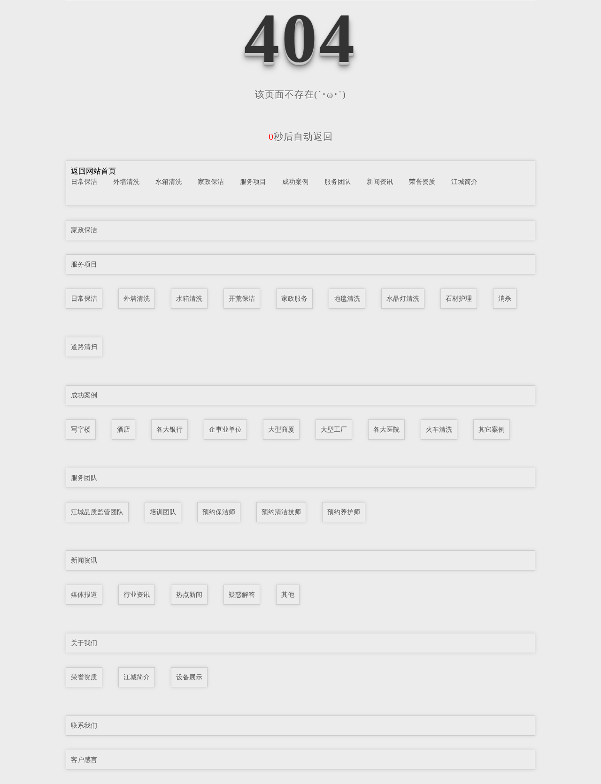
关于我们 (84, 643)
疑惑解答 (242, 594)
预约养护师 (343, 512)
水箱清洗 (168, 181)
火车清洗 (439, 429)
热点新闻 (189, 594)
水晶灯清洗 (402, 298)
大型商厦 (281, 429)
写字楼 (81, 429)
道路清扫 (84, 346)
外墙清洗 (126, 181)
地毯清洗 (347, 298)
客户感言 (84, 759)
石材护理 (459, 298)
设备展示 (189, 677)
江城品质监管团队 (97, 512)
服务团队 (337, 181)
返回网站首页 (93, 171)
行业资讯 (136, 594)
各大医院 (386, 429)
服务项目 (253, 181)
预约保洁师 (218, 512)
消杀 (504, 298)
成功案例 (295, 181)
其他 (287, 594)
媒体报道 (84, 594)
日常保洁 (84, 181)
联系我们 (84, 725)
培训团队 (163, 512)
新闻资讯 (380, 181)
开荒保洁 (242, 298)
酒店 (123, 429)
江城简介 (464, 181)
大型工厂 (334, 429)
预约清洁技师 (281, 512)
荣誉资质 (422, 181)
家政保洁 (211, 181)
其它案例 (491, 429)
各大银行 (169, 429)
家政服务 (294, 298)
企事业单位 (225, 429)
